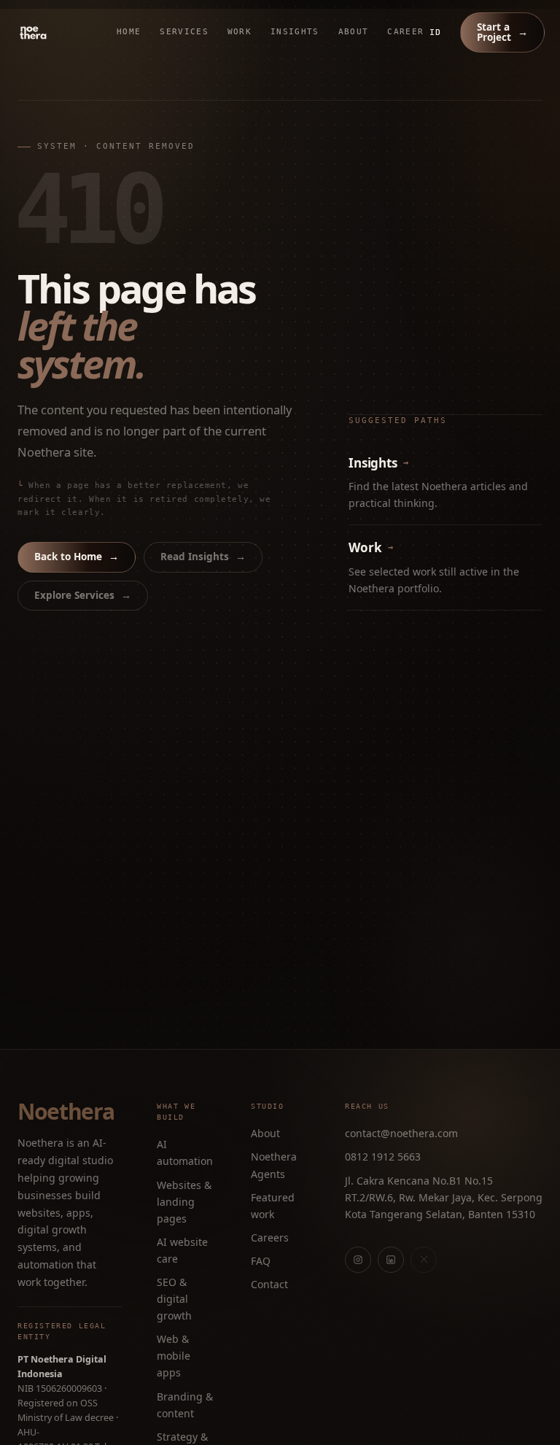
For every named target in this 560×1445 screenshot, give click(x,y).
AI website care (182, 1250)
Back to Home (76, 556)
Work (240, 31)
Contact (269, 1284)
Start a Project (502, 32)
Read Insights (203, 556)
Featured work (273, 1205)
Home (129, 31)
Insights (295, 31)
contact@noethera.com (401, 1133)
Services (184, 31)
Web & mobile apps (173, 1355)
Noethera (66, 1112)
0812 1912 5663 (383, 1156)
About (353, 31)
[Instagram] (358, 1260)
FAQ (261, 1261)
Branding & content (185, 1405)
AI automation (185, 1152)
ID (435, 32)
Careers (270, 1237)
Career (405, 31)
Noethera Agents (274, 1165)
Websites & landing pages (184, 1201)
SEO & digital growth (174, 1298)
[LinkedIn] (391, 1260)
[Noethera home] (67, 33)
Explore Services (82, 595)
